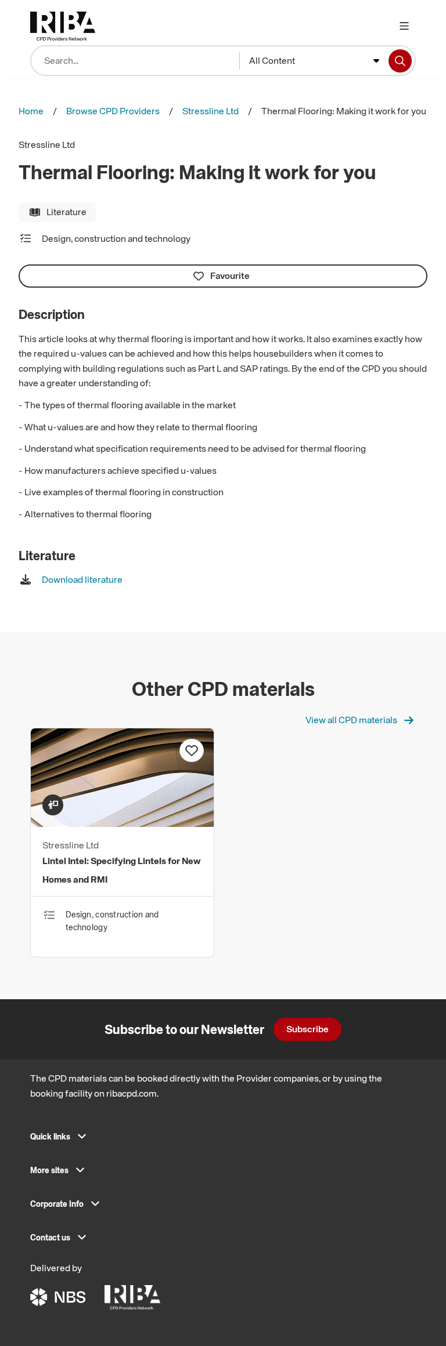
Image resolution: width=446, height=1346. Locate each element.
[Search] (400, 60)
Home (31, 110)
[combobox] (314, 60)
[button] (223, 1140)
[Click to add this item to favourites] (191, 750)
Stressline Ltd (210, 110)
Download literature (82, 579)
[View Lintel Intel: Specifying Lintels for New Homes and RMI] (122, 823)
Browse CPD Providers (113, 110)
